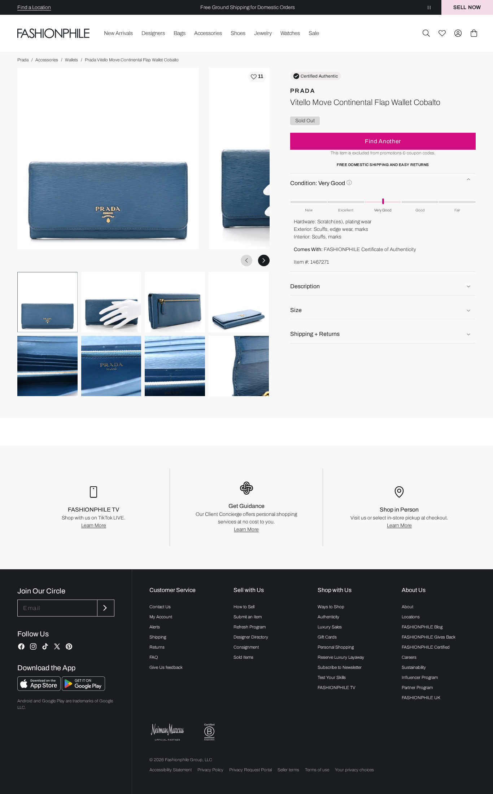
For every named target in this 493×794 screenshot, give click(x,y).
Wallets (71, 59)
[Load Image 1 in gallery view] (47, 302)
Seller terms (288, 769)
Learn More (93, 525)
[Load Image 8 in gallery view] (239, 366)
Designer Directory (251, 637)
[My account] (458, 33)
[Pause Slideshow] (429, 7)
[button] (426, 33)
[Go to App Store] (39, 689)
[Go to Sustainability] (209, 732)
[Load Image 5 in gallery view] (47, 366)
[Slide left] (246, 260)
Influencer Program (420, 677)
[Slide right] (264, 260)
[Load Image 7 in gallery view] (175, 366)
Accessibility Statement (170, 769)
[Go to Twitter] (57, 646)
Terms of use (317, 769)
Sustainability (414, 667)
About (407, 606)
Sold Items (243, 657)
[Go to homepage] (53, 33)
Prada (23, 59)
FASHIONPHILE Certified (426, 647)
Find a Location (34, 7)
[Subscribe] (105, 608)
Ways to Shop (331, 606)
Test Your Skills (332, 677)
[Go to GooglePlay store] (83, 689)
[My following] (442, 33)
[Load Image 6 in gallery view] (111, 366)
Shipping (157, 637)
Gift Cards (327, 637)
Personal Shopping (336, 647)
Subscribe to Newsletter (340, 667)
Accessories (46, 59)
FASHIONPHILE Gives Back (428, 637)
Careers (409, 657)
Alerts (154, 627)
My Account (160, 616)
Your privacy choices (354, 769)
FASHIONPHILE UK (421, 697)
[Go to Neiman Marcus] (167, 732)
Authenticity (328, 616)
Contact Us (160, 606)
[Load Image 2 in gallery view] (111, 302)
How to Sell (244, 606)
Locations (411, 616)
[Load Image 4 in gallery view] (239, 302)
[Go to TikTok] (45, 646)
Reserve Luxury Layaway (341, 657)
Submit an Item (248, 616)
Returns (157, 647)
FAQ (153, 657)
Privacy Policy (210, 769)
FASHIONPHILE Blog (422, 627)
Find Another (383, 141)
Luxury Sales (330, 627)
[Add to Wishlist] (257, 76)
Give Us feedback (166, 667)
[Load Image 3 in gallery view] (175, 302)
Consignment (246, 647)
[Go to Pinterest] (69, 646)
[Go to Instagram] (33, 646)
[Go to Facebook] (21, 646)
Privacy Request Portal (250, 769)
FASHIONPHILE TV (336, 687)
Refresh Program (250, 627)
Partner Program (417, 687)
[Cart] (474, 33)
